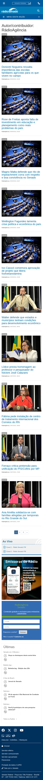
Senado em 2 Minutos (11, 652)
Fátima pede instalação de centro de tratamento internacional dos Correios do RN (21, 419)
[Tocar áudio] (4, 59)
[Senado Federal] (21, 3)
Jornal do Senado (15, 681)
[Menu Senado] (4, 3)
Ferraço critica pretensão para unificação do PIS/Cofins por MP (20, 467)
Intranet (7, 746)
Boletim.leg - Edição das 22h (19, 668)
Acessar (23, 632)
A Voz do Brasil (8, 678)
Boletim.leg (7, 665)
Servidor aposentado (9, 757)
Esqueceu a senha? (10, 632)
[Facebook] (4, 730)
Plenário (4, 34)
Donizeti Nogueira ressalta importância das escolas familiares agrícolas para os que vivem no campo (20, 71)
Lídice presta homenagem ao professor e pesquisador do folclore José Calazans (19, 369)
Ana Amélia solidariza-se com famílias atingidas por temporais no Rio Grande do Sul (20, 515)
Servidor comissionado (10, 754)
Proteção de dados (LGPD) (12, 765)
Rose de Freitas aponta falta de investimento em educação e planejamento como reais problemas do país (20, 124)
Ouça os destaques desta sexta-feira (22, 655)
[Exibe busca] (38, 10)
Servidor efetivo (7, 750)
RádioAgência (5, 79)
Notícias (6, 691)
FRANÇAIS (23, 740)
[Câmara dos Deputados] (3, 735)
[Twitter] (9, 730)
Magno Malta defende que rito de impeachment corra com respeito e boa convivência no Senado (21, 174)
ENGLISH (5, 740)
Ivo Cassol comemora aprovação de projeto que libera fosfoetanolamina (21, 270)
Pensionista (6, 760)
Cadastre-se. (19, 637)
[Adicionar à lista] (7, 59)
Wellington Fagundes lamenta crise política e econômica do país (21, 223)
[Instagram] (15, 730)
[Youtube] (20, 730)
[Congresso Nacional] (8, 735)
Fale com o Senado (11, 768)
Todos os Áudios (9, 719)
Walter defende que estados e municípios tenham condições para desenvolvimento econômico (21, 320)
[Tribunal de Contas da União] (13, 735)
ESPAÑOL (14, 740)
